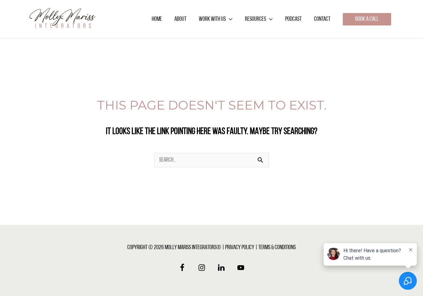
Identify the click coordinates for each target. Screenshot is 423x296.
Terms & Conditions (277, 247)
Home (157, 19)
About (180, 19)
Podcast (293, 19)
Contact (322, 19)
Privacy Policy (239, 247)
